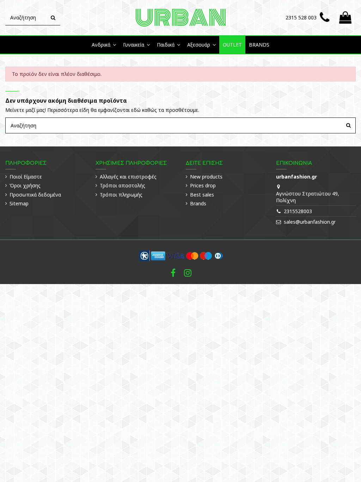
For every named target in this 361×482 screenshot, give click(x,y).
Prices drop (203, 185)
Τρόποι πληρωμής (121, 194)
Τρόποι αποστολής (122, 185)
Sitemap (19, 203)
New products (206, 176)
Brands (198, 203)
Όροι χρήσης (25, 185)
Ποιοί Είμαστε (26, 176)
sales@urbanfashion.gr (310, 221)
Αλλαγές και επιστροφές (128, 176)
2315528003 (298, 211)
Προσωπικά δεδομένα (35, 194)
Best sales (202, 194)
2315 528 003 (301, 17)
